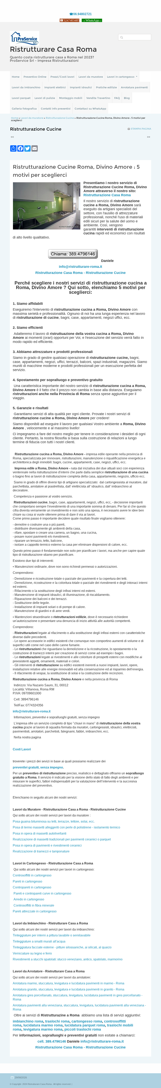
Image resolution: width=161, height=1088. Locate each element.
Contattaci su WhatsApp (90, 108)
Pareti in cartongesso (27, 881)
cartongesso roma (86, 1021)
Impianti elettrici (55, 87)
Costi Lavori (22, 749)
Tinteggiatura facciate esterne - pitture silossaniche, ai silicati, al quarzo (62, 947)
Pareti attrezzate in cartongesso (35, 911)
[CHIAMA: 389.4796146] (74, 261)
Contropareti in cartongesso (32, 887)
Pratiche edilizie (106, 87)
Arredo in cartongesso (29, 899)
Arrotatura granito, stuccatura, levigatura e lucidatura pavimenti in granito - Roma (68, 989)
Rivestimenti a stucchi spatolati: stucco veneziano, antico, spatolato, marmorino (68, 959)
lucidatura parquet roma (85, 1025)
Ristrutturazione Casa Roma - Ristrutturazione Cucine (80, 273)
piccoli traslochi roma (82, 1029)
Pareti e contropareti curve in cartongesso (42, 893)
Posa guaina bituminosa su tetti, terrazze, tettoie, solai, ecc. (54, 821)
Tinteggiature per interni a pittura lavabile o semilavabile (52, 935)
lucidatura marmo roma (43, 1025)
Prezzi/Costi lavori (62, 76)
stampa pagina (141, 129)
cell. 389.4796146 (52, 1041)
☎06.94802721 (80, 14)
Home (15, 76)
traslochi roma (57, 1021)
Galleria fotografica (24, 108)
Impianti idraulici (81, 87)
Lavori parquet (21, 97)
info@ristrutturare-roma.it (80, 267)
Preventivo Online (35, 76)
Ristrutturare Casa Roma (53, 49)
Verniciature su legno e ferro (32, 953)
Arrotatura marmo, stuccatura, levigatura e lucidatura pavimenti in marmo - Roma (68, 983)
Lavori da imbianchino (26, 87)
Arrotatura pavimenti (134, 87)
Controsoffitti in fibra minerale (34, 905)
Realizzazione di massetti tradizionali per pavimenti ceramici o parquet (62, 839)
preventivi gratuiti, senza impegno (38, 767)
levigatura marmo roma (42, 1029)
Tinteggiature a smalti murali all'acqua (39, 941)
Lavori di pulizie (45, 97)
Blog (127, 97)
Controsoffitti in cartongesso (32, 875)
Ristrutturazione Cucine (60, 117)
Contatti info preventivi (55, 108)
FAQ (117, 97)
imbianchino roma (28, 1021)
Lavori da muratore (91, 76)
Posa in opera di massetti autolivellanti (39, 833)
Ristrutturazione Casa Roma (107, 195)
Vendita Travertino (98, 97)
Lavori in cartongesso (120, 76)
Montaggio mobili (70, 97)
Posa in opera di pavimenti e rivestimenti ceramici (47, 845)
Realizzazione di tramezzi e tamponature (41, 851)
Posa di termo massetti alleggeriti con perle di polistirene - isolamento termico (66, 827)
